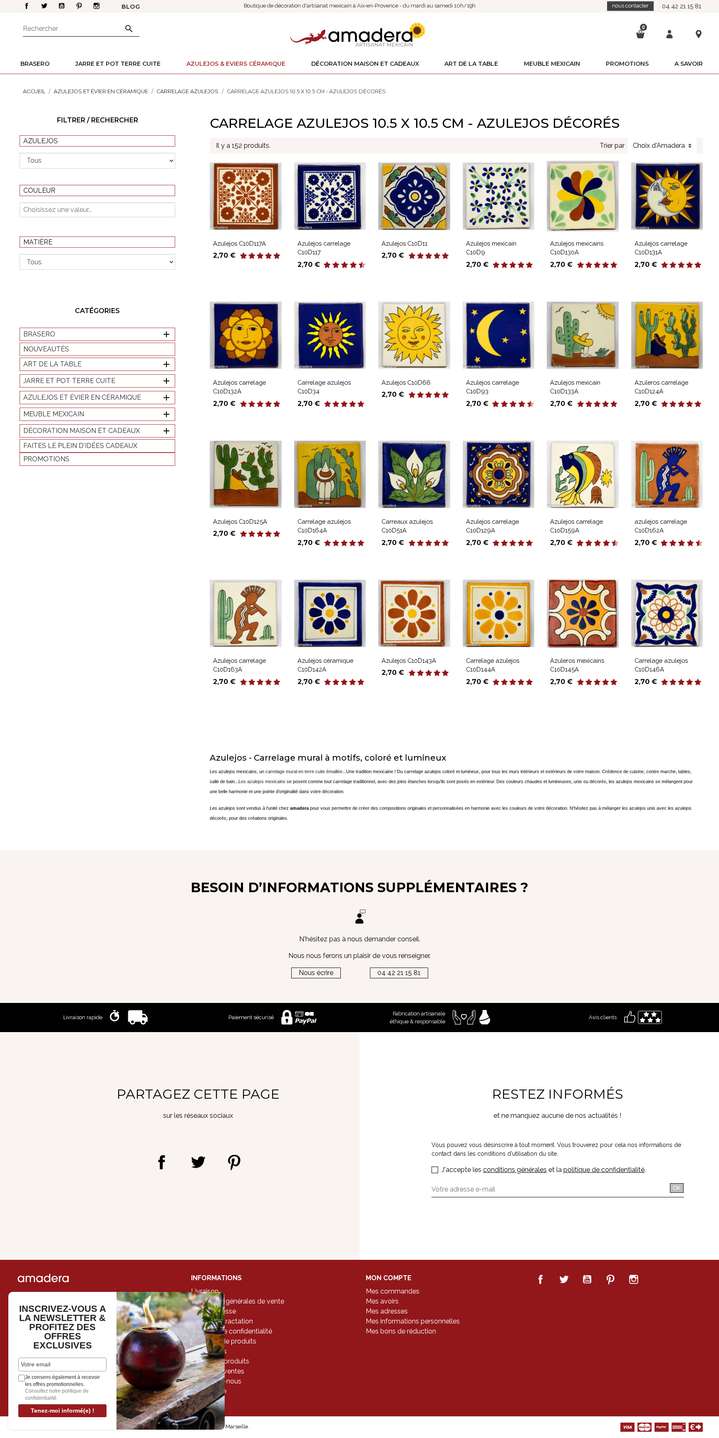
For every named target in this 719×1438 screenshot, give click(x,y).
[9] (357, 265)
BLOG (130, 6)
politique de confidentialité (604, 1170)
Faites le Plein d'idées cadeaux (80, 446)
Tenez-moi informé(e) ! (62, 1410)
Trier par (612, 145)
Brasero (39, 334)
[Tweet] (198, 1162)
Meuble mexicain (53, 414)
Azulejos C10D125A (240, 521)
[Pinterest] (234, 1162)
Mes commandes (392, 1291)
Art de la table (52, 364)
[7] (349, 265)
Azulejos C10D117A (239, 243)
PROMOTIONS (46, 459)
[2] (251, 256)
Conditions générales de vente (237, 1301)
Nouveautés (46, 349)
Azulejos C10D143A (409, 660)
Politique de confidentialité (231, 1331)
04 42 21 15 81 (681, 6)
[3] (260, 256)
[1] (243, 256)
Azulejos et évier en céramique (82, 397)
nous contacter (630, 5)
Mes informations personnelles (413, 1321)
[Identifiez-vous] (669, 33)
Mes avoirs (382, 1301)
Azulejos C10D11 (404, 243)
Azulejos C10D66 (406, 382)
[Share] (161, 1162)
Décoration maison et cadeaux (81, 431)
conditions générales (515, 1170)
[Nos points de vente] (698, 34)
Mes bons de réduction (401, 1331)
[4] (268, 256)
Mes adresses (387, 1311)
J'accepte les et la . (543, 1170)
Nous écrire (316, 973)
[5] (276, 256)
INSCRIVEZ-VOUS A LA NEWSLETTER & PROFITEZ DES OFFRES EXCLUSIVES (62, 1327)
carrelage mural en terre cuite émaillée (303, 771)
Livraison (204, 1291)
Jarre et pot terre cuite (69, 381)
